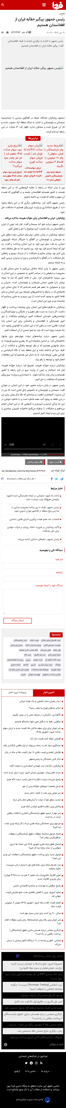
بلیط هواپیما (56, 669)
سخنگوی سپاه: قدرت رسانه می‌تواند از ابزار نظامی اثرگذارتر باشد (32, 745)
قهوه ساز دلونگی (34, 674)
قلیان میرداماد (45, 650)
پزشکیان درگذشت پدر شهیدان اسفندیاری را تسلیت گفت (35, 766)
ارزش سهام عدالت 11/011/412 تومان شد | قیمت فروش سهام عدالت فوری (33, 172)
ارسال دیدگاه (17, 621)
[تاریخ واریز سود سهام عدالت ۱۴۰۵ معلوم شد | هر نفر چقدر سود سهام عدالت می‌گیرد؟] (12, 156)
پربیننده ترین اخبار (17, 693)
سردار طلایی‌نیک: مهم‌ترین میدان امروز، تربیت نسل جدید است (32, 773)
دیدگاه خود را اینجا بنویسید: (49, 586)
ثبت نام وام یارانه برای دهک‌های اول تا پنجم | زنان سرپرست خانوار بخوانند (33, 867)
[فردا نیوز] (58, 5)
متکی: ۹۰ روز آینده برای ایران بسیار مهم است (40, 913)
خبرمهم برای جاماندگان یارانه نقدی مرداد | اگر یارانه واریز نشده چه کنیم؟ (33, 825)
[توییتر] (56, 479)
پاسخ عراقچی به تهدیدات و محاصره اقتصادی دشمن (37, 886)
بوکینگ (58, 664)
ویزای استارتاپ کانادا (33, 645)
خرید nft (27, 655)
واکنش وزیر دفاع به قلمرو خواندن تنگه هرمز (41, 807)
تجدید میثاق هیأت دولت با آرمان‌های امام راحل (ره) (37, 800)
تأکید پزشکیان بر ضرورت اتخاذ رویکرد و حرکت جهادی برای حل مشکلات (33, 529)
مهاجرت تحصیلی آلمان (52, 645)
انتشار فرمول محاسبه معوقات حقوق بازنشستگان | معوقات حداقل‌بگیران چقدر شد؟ (35, 836)
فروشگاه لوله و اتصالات (39, 669)
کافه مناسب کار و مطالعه (28, 650)
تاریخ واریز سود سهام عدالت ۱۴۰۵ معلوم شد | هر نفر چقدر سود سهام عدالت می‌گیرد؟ (12, 176)
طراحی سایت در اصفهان (52, 674)
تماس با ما (30, 1071)
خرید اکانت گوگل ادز (53, 660)
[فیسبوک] (52, 479)
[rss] (40, 1063)
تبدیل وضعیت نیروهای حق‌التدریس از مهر (42, 786)
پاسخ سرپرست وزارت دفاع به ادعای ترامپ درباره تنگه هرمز (34, 779)
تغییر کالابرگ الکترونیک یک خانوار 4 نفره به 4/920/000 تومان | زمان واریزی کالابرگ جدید (32, 877)
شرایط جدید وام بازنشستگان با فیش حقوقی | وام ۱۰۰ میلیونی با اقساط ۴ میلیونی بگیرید (53, 176)
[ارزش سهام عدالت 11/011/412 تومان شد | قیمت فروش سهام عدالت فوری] (33, 154)
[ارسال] (8, 32)
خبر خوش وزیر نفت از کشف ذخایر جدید (42, 793)
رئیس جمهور (54, 462)
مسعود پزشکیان (33, 462)
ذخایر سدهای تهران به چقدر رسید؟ (45, 708)
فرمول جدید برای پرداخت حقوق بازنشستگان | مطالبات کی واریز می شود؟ (32, 856)
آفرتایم (25, 664)
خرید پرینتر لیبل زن (45, 664)
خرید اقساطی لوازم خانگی (51, 640)
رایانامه (59, 573)
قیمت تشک (34, 640)
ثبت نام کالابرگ (40, 655)
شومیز (23, 674)
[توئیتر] (26, 1063)
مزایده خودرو (16, 664)
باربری (33, 664)
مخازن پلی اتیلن (17, 645)
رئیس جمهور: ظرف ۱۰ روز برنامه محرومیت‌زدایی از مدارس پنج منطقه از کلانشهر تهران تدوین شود (35, 509)
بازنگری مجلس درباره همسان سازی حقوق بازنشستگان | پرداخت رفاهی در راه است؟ (35, 932)
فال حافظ (57, 650)
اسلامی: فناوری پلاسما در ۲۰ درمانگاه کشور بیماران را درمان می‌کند (34, 942)
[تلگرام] (62, 479)
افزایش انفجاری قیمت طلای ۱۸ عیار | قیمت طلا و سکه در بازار (33, 752)
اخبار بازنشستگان (20, 640)
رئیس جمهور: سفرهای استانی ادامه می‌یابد (38, 539)
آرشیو (17, 1071)
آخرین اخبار (48, 693)
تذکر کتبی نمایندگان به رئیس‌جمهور (45, 759)
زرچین (28, 660)
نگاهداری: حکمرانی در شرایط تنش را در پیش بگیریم (37, 715)
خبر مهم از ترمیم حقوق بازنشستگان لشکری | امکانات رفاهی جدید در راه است (34, 815)
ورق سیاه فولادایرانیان (15, 660)
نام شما (59, 560)
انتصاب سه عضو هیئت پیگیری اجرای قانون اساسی (34, 519)
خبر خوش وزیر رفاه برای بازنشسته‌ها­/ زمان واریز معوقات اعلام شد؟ (33, 922)
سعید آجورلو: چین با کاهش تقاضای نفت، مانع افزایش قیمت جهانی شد (33, 894)
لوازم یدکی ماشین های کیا (19, 669)
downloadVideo (55, 454)
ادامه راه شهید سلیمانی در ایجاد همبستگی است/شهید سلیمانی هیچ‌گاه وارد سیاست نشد (32, 497)
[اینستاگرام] (35, 1063)
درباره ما (45, 1071)
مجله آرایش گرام (54, 655)
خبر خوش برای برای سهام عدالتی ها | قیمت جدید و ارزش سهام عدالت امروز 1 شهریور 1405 (32, 730)
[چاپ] (3, 32)
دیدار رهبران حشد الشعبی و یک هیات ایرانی (40, 701)
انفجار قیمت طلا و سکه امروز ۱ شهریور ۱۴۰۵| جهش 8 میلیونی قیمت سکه (33, 904)
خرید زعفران (37, 660)
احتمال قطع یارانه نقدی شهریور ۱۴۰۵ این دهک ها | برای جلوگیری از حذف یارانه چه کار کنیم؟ (35, 846)
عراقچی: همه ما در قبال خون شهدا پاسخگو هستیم (38, 722)
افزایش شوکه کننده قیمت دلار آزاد (45, 739)
